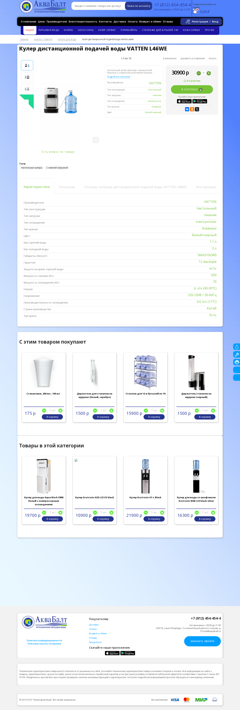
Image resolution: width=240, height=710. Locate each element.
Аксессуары (86, 30)
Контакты (105, 21)
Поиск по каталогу (138, 6)
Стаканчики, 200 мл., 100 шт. (44, 393)
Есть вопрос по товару (58, 151)
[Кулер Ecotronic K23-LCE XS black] (95, 476)
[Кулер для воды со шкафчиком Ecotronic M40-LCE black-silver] (196, 476)
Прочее (209, 30)
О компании (28, 21)
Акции (30, 30)
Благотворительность (83, 21)
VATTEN (155, 83)
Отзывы (168, 21)
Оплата (133, 21)
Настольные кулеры (31, 167)
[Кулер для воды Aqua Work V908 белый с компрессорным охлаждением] (44, 476)
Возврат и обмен (150, 21)
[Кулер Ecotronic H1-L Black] (145, 476)
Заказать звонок (202, 641)
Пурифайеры (129, 30)
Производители (57, 21)
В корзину (190, 89)
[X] (197, 109)
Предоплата (95, 642)
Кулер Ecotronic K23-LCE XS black (94, 497)
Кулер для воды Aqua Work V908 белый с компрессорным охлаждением (43, 501)
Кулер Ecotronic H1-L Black (145, 497)
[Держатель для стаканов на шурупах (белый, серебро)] (95, 372)
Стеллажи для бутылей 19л (160, 30)
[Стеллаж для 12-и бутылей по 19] (145, 372)
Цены (41, 21)
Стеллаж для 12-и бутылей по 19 (145, 393)
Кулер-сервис (107, 30)
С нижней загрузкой (57, 167)
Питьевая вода (49, 30)
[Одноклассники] (192, 109)
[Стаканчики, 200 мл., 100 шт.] (44, 372)
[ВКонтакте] (187, 109)
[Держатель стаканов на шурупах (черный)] (196, 372)
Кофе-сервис (191, 30)
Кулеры (68, 30)
